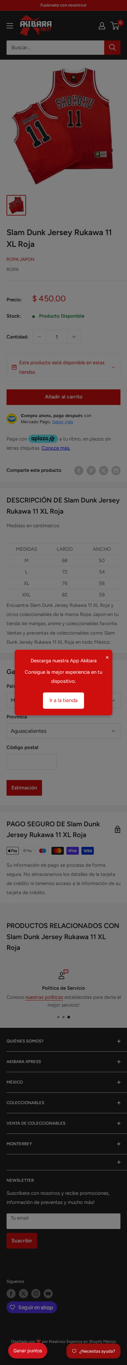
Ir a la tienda (63, 701)
